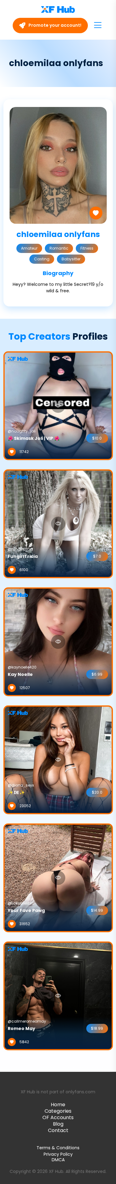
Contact (58, 1130)
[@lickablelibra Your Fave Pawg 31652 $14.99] (58, 877)
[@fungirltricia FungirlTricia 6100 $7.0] (58, 523)
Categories (58, 1111)
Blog (58, 1123)
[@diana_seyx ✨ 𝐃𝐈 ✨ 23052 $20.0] (58, 759)
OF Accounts (58, 1117)
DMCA (58, 1160)
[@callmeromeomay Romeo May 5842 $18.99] (58, 996)
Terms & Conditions (58, 1148)
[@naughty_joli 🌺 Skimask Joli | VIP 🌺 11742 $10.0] (58, 405)
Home (58, 1104)
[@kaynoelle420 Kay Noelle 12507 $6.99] (58, 641)
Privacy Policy (58, 1154)
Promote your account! (54, 25)
